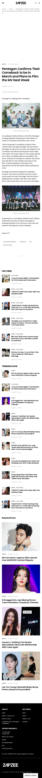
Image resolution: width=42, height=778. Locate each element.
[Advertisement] (21, 36)
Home (4, 9)
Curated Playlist (7, 748)
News (11, 9)
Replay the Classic (8, 737)
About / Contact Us (8, 716)
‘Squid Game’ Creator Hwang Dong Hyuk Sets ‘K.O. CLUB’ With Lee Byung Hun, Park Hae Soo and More (25, 307)
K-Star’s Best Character (6, 733)
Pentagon (23, 242)
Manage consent (31, 775)
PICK (3, 745)
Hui (30, 242)
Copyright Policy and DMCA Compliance (10, 722)
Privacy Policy (6, 719)
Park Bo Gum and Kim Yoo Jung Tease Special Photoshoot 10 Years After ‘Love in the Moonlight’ (24, 447)
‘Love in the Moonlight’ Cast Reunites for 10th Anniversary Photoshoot (25, 279)
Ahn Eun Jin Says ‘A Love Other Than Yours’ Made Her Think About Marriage (25, 354)
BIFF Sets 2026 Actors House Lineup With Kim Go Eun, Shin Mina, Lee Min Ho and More (24, 339)
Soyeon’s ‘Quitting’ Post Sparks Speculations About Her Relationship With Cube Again (25, 418)
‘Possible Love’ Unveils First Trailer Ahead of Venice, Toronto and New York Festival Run (24, 323)
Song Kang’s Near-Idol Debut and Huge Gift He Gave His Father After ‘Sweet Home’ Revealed (24, 476)
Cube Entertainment (9, 242)
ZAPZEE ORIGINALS (9, 728)
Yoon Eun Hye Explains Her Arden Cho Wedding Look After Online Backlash (25, 462)
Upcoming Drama (7, 742)
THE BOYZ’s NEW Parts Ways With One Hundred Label (25, 293)
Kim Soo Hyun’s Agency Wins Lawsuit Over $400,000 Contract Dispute (25, 374)
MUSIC (24, 716)
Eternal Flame (7, 245)
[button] (3, 3)
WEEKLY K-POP (26, 719)
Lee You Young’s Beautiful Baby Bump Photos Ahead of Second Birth (25, 433)
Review (4, 740)
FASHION (24, 722)
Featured (14, 275)
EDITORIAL (26, 709)
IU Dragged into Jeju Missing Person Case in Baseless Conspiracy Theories (24, 402)
